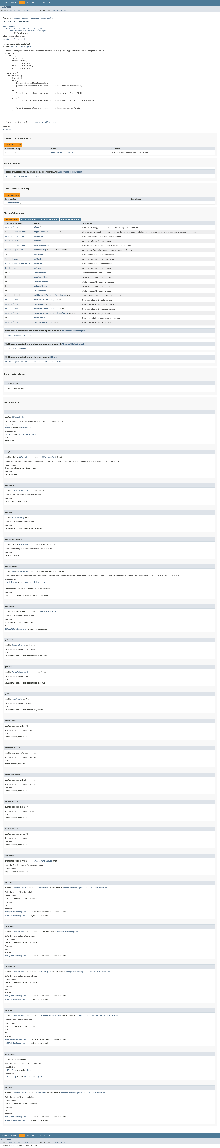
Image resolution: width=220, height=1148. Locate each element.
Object (20, 250)
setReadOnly (39, 318)
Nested (12, 10)
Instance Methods (49, 220)
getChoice (38, 236)
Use (28, 3)
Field (19, 10)
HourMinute (10, 268)
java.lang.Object (10, 26)
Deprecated (42, 3)
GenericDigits (12, 259)
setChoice (38, 295)
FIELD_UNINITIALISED (29, 176)
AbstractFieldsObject (21, 46)
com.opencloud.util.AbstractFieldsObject (28, 31)
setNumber (38, 309)
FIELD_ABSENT (11, 176)
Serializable (20, 39)
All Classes (6, 7)
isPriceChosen (40, 286)
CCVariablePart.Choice (62, 152)
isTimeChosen (40, 291)
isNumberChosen (41, 282)
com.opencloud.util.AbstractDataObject (24, 29)
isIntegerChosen (41, 277)
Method (34, 10)
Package (13, 3)
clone (36, 227)
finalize (9, 362)
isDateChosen (40, 272)
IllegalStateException (47, 611)
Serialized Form (10, 129)
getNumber (38, 259)
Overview (5, 3)
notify (28, 362)
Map (6, 250)
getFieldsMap (40, 250)
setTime (37, 322)
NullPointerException (96, 888)
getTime (37, 268)
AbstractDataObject (72, 344)
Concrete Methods (70, 220)
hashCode (17, 335)
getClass (19, 362)
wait (47, 362)
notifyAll (38, 362)
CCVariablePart (12, 203)
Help (50, 3)
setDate (37, 300)
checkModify (10, 348)
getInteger (39, 254)
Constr (26, 10)
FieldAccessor (19, 245)
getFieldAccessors (42, 245)
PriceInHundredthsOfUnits (17, 263)
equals (8, 335)
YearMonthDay (11, 241)
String (12, 250)
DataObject (8, 39)
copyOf (37, 232)
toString (27, 335)
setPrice (38, 313)
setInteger (39, 304)
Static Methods (28, 220)
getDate (37, 241)
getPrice (38, 263)
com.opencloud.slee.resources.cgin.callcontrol (32, 18)
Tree (33, 3)
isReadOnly (23, 348)
